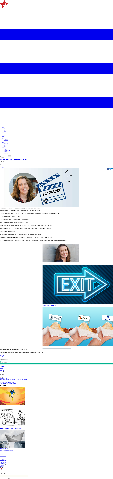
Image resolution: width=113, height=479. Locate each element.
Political (3, 132)
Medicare (1, 448)
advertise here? (2, 370)
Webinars (5, 131)
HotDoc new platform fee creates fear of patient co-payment (10, 428)
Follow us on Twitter (10, 379)
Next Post (1, 356)
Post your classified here (3, 378)
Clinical (3, 127)
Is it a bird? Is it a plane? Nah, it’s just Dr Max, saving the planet (11, 406)
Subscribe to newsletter (7, 150)
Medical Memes (6, 140)
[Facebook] (108, 169)
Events (3, 142)
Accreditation (2, 405)
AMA (4, 135)
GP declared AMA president (47, 263)
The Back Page (6, 139)
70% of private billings (3, 463)
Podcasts (5, 130)
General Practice (9, 405)
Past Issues (5, 151)
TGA (4, 134)
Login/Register (6, 126)
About (3, 147)
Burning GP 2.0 (6, 143)
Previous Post (2, 355)
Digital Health (2, 426)
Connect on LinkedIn (24, 379)
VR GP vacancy (2, 459)
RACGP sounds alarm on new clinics (6, 450)
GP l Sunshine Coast (3, 462)
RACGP (5, 133)
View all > (1, 368)
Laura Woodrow (2, 167)
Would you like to (2, 369)
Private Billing (2, 373)
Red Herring (5, 141)
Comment (5, 137)
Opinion (3, 136)
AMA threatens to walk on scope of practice (49, 305)
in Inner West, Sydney (3, 460)
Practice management (7, 426)
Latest (4, 128)
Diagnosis (5, 129)
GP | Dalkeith (2, 465)
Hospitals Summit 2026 (7, 144)
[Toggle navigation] (1, 11)
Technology (12, 426)
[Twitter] (110, 169)
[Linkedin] (112, 169)
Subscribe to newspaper (7, 149)
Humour (3, 138)
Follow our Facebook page (17, 379)
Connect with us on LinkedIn (12, 383)
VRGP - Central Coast (3, 376)
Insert (9, 478)
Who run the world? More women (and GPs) (13, 159)
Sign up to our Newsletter (3, 379)
